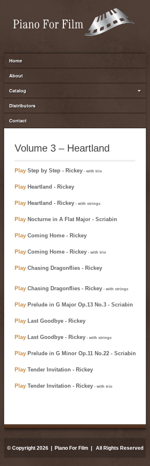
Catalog (17, 90)
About (16, 75)
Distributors (22, 105)
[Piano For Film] (75, 21)
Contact (18, 120)
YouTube (69, 44)
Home (15, 60)
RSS (80, 44)
